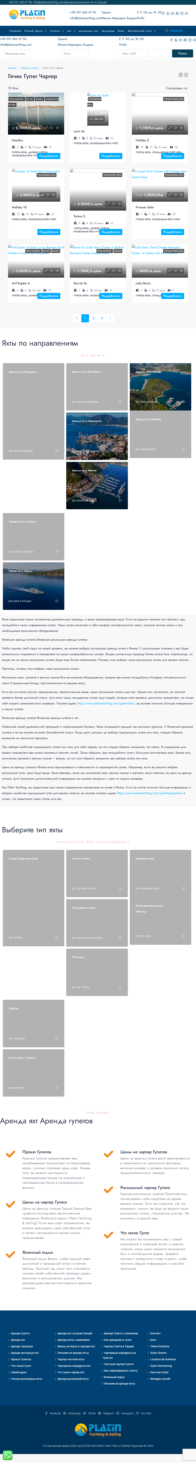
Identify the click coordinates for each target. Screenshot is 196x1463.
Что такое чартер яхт (70, 1372)
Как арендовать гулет (118, 1339)
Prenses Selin (145, 207)
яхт (69, 31)
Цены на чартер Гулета (44, 1202)
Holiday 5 (142, 140)
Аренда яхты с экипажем (73, 1339)
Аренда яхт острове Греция (74, 1333)
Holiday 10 (19, 207)
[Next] (110, 318)
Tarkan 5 (79, 216)
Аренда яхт (18, 1339)
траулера (108, 31)
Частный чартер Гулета (119, 1364)
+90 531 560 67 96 (83, 12)
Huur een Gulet (159, 1372)
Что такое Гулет (134, 1233)
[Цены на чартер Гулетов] (108, 1154)
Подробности (48, 156)
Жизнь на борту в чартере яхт (76, 1346)
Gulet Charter (158, 1352)
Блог (121, 31)
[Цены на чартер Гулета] (10, 1204)
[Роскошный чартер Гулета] (108, 1190)
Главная (15, 31)
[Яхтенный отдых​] (10, 1254)
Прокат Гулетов (36, 1152)
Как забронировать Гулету (121, 1370)
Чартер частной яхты (70, 1359)
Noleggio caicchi (160, 1378)
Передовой (161, 53)
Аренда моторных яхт (25, 1352)
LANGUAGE (176, 31)
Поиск (182, 53)
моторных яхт (88, 31)
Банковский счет (140, 31)
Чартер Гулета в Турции (119, 1346)
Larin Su (79, 131)
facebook (55, 1413)
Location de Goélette (163, 1359)
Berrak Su (80, 283)
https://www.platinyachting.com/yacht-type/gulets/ (149, 793)
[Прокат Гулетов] (10, 1154)
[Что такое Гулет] (108, 1235)
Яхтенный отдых (114, 1377)
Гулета (55, 31)
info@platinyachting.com (85, 18)
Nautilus (17, 140)
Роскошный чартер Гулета (145, 1187)
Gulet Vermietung (161, 1365)
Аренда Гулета (20, 1333)
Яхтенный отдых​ (37, 1252)
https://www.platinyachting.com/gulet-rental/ (106, 703)
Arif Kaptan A (21, 283)
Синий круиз (33, 31)
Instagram (127, 1413)
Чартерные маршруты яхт (74, 1365)
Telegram (108, 1413)
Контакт (155, 1333)
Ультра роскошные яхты (26, 1378)
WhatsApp (74, 1413)
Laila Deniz (143, 283)
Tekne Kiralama (159, 1346)
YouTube (145, 1413)
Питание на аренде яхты (73, 1352)
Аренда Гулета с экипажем (121, 1333)
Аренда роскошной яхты (73, 1378)
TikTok (91, 1413)
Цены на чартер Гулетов (143, 1152)
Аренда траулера (22, 1346)
